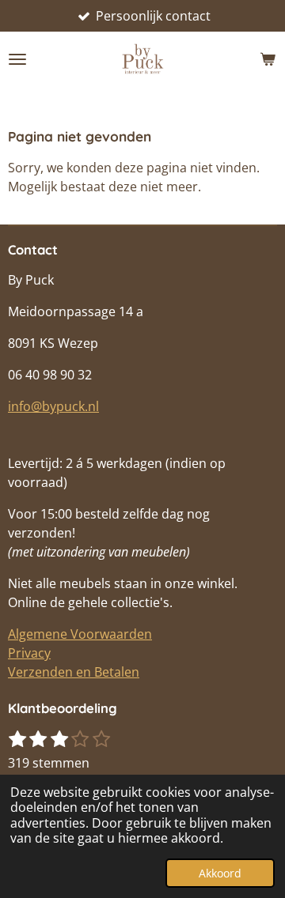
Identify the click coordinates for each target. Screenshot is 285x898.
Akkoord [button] (220, 873)
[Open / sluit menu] (17, 59)
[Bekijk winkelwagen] (267, 59)
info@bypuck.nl (53, 406)
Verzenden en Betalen (73, 672)
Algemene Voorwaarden (80, 634)
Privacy (29, 653)
